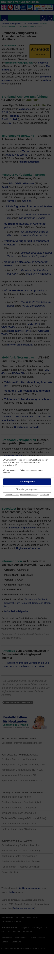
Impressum (44, 494)
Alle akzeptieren (27, 481)
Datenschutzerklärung (29, 494)
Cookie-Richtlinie (12, 494)
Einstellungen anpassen (27, 489)
